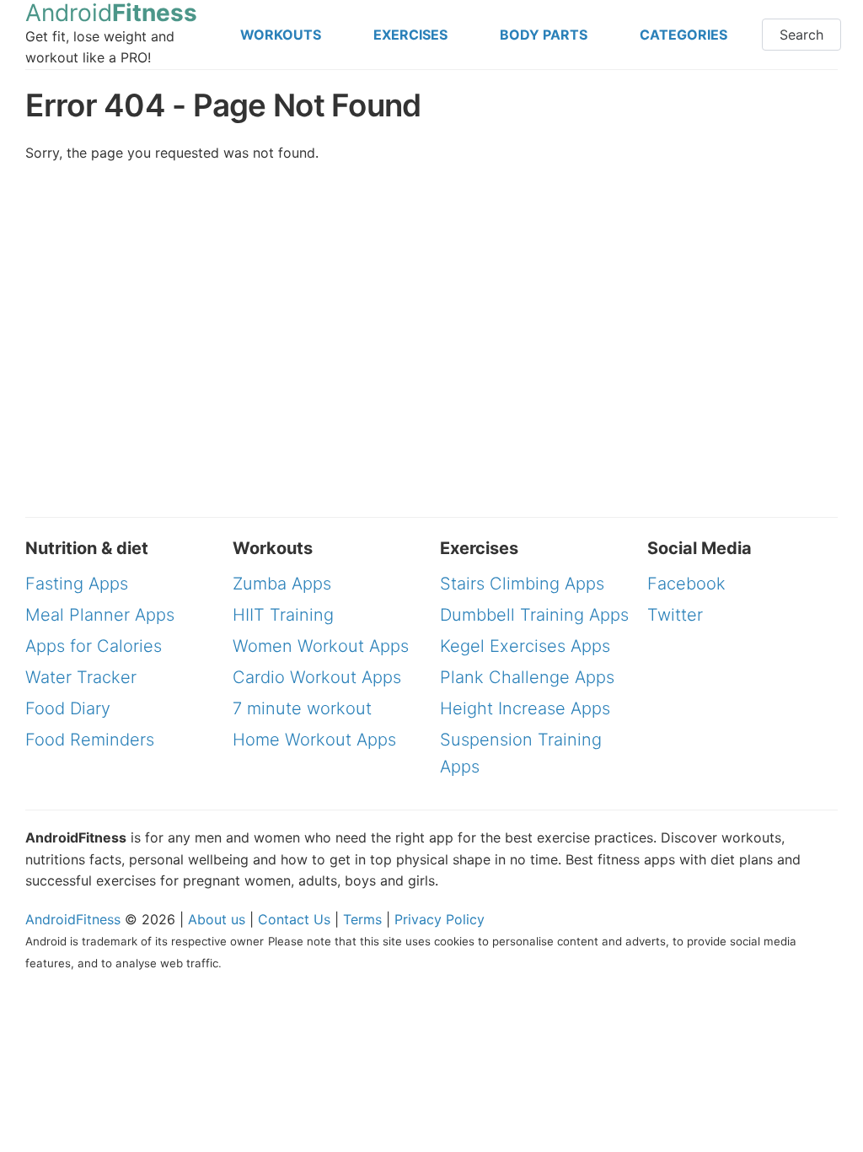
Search (801, 34)
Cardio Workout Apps (317, 677)
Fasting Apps (76, 583)
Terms (362, 919)
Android (111, 13)
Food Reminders (89, 739)
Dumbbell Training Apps (534, 615)
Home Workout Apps (314, 739)
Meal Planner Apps (99, 615)
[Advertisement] (708, 175)
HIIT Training (283, 615)
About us (216, 919)
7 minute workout (302, 708)
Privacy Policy (439, 919)
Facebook (686, 583)
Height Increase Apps (525, 708)
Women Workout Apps (321, 646)
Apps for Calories (93, 646)
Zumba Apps (282, 583)
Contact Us (294, 919)
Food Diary (67, 708)
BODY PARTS (543, 34)
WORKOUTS (280, 34)
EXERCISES (410, 34)
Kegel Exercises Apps (525, 646)
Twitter (675, 615)
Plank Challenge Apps (527, 677)
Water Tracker (81, 677)
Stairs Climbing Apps (522, 583)
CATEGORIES (683, 34)
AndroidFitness (73, 919)
